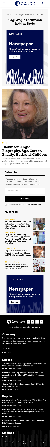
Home (9, 15)
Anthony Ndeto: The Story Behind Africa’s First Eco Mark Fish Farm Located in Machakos (18, 224)
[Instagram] (32, 322)
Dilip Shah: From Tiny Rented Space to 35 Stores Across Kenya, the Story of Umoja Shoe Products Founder (18, 238)
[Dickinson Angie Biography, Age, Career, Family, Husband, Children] (25, 114)
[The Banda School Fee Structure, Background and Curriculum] (39, 265)
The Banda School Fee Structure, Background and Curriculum (16, 266)
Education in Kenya (12, 262)
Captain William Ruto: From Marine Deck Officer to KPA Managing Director (18, 252)
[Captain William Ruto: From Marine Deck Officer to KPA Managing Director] (39, 252)
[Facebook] (28, 322)
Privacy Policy (34, 204)
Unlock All (25, 199)
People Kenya (10, 248)
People (5, 143)
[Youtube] (41, 322)
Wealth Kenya (10, 219)
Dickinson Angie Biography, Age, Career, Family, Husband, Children (24, 151)
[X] (37, 322)
